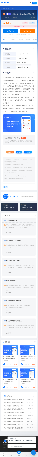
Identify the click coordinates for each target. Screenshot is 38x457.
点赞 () (26, 23)
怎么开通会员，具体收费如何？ (14, 240)
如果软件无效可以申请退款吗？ (14, 300)
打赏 (19, 152)
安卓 (14, 92)
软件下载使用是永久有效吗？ (13, 260)
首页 (4, 8)
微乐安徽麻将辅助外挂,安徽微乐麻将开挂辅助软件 (14, 424)
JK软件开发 (7, 17)
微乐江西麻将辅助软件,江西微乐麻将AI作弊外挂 (27, 380)
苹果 (26, 92)
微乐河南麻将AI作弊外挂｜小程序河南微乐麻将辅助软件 (10, 357)
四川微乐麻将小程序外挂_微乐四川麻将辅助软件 (10, 380)
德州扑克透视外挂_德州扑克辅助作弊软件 (14, 415)
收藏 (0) (32, 23)
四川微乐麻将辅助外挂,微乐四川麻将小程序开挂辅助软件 (14, 428)
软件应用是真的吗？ (11, 280)
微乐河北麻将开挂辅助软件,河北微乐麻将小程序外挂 (14, 421)
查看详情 (8, 232)
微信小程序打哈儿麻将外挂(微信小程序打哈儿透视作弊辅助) (28, 208)
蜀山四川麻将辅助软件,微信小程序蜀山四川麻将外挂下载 (14, 412)
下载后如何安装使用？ (12, 220)
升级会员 (28, 31)
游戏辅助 (8, 8)
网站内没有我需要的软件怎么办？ (15, 321)
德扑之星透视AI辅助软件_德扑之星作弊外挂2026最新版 (28, 357)
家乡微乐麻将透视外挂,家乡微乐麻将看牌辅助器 (10, 208)
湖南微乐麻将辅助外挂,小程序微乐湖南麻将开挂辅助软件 (14, 418)
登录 (34, 3)
